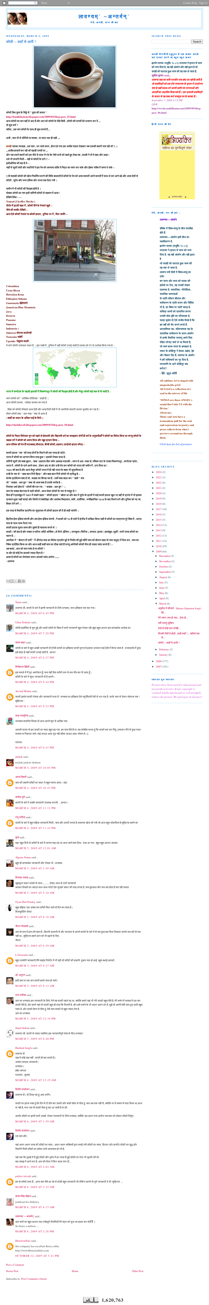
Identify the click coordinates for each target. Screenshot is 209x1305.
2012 (159, 535)
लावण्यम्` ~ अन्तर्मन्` (24, 1216)
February (164, 649)
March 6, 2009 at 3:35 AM (34, 1187)
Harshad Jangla (23, 1048)
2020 (159, 493)
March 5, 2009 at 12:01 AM (35, 848)
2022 (159, 482)
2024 (159, 472)
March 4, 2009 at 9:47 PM (34, 747)
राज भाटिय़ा (20, 995)
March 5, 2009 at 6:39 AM (34, 945)
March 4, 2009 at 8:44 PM (34, 682)
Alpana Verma (23, 857)
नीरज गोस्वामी (21, 926)
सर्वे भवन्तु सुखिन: (166, 623)
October (164, 566)
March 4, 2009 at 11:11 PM (35, 808)
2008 (159, 661)
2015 (159, 519)
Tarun (18, 602)
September (165, 572)
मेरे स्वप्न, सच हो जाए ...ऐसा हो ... (173, 617)
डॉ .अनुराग (20, 975)
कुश (17, 837)
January (163, 654)
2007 (159, 666)
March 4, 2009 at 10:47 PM (35, 788)
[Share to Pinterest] (23, 581)
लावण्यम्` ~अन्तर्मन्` (104, 17)
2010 (159, 546)
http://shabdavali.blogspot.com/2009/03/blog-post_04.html (39, 425)
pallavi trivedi (23, 1176)
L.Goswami (21, 955)
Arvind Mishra (23, 691)
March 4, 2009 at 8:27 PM (34, 657)
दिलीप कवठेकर (22, 1089)
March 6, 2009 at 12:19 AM (35, 1080)
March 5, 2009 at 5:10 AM (34, 893)
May (162, 593)
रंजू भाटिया (20, 817)
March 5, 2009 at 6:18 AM (34, 917)
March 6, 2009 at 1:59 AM (34, 1121)
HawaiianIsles (23, 1240)
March (163, 603)
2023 (159, 477)
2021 (159, 488)
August (163, 577)
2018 (159, 504)
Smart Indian (22, 1028)
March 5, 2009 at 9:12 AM (34, 986)
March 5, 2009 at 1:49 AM (34, 868)
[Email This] (8, 581)
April (162, 598)
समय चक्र (20, 642)
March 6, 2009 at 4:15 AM (34, 1207)
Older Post (137, 1271)
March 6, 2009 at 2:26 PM (34, 1231)
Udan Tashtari (23, 622)
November (165, 561)
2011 (159, 541)
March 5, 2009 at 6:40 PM (34, 1038)
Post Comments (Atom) (34, 1279)
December (165, 556)
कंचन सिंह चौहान (23, 1196)
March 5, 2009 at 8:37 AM (34, 965)
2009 (159, 551)
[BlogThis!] (12, 581)
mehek (19, 756)
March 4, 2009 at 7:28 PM (34, 633)
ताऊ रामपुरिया (21, 715)
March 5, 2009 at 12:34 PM (35, 1018)
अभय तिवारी (21, 777)
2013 (159, 530)
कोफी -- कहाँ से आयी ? (169, 642)
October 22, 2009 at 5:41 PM (37, 1256)
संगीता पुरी (20, 797)
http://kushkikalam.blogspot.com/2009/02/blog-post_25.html (41, 117)
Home (75, 1271)
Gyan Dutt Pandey (25, 902)
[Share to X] (16, 581)
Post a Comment (15, 1265)
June (162, 587)
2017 (159, 509)
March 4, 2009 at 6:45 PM (34, 613)
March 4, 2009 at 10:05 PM (35, 767)
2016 (159, 514)
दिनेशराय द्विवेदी (22, 666)
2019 (159, 498)
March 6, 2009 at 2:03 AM (34, 1167)
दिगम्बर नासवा (21, 877)
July (162, 582)
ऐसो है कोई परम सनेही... (169, 628)
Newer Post (12, 1271)
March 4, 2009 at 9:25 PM (34, 706)
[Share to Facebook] (20, 581)
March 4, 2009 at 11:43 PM (35, 828)
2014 (159, 525)
